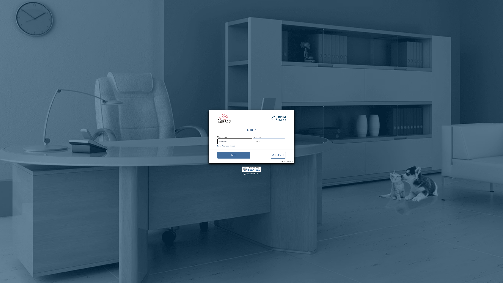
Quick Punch (278, 155)
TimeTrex (257, 174)
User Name (222, 137)
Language (257, 137)
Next (233, 155)
